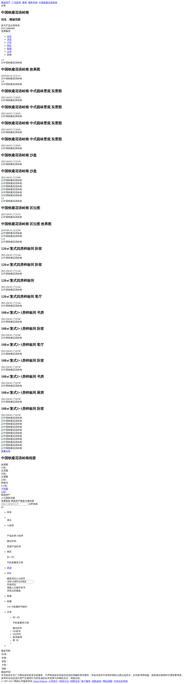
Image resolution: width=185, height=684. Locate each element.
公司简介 (53, 681)
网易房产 (5, 2)
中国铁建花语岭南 (48, 2)
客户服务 (85, 681)
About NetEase (40, 681)
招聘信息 (75, 681)
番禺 (24, 2)
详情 (9, 39)
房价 (9, 45)
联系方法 (64, 681)
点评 (9, 51)
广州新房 (16, 2)
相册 (9, 48)
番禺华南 (32, 2)
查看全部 (5, 451)
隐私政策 (96, 681)
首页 (9, 36)
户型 (9, 42)
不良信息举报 (121, 681)
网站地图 (107, 681)
